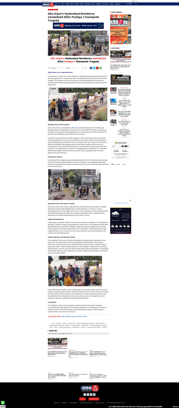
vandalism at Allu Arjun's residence (93, 327)
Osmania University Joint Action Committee (98, 325)
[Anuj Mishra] (49, 68)
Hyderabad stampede (75, 325)
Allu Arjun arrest (71, 323)
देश (48, 350)
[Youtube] (131, 4)
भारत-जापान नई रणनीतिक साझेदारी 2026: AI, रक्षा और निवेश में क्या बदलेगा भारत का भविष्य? (57, 375)
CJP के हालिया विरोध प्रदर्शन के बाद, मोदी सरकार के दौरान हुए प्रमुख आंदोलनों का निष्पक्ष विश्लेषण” (57, 353)
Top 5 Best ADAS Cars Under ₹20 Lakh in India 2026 (78, 375)
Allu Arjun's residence (100, 323)
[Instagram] (127, 4)
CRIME (56, 9)
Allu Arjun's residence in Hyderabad (56, 325)
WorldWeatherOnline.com (121, 232)
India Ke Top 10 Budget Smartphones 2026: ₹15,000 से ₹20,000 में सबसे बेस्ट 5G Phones (97, 375)
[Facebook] (125, 4)
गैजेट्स (90, 372)
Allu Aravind (58, 323)
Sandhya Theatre (76, 327)
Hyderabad (50, 9)
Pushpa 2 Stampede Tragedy (65, 327)
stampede (83, 327)
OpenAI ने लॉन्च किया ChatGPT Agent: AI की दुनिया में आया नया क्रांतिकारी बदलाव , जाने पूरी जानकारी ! (98, 353)
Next (129, 29)
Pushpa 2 (56, 327)
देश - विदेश (49, 372)
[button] (136, 3)
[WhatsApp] (100, 68)
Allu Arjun (74, 128)
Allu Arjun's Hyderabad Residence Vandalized (85, 323)
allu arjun (64, 323)
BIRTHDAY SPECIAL (72, 350)
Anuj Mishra (53, 68)
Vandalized (104, 327)
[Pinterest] (97, 68)
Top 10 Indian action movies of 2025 (74, 316)
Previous (112, 29)
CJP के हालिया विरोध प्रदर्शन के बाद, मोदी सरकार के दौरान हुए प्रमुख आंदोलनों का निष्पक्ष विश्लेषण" (104, 407)
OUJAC (51, 327)
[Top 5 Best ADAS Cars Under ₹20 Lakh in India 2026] (78, 366)
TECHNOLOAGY (71, 372)
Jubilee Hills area (85, 325)
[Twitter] (129, 4)
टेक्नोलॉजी (90, 350)
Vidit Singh (50, 356)
